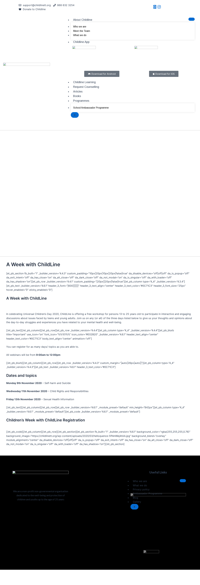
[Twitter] (154, 7)
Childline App (81, 42)
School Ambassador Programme (91, 107)
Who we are (79, 26)
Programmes (81, 100)
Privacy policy (141, 489)
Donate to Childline (34, 9)
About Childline (82, 19)
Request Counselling (86, 86)
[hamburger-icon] (191, 19)
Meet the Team (81, 31)
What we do (79, 35)
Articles (77, 91)
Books (77, 96)
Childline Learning (84, 82)
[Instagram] (159, 7)
